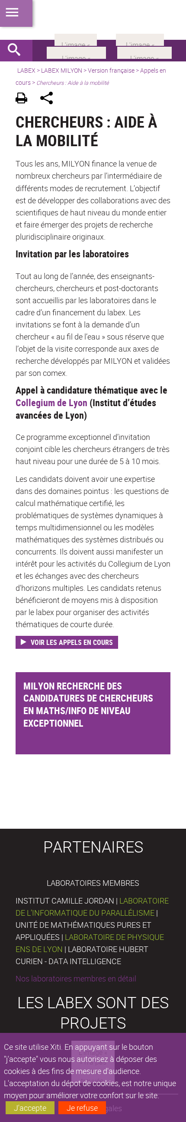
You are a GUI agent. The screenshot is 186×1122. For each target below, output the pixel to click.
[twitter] (140, 39)
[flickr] (76, 39)
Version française (111, 70)
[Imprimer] (24, 99)
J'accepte (30, 1108)
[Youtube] (144, 52)
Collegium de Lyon (51, 402)
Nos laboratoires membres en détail (76, 978)
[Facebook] (76, 52)
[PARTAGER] (49, 99)
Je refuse (82, 1108)
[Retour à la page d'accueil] (93, 20)
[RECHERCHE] (17, 50)
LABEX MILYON (61, 70)
